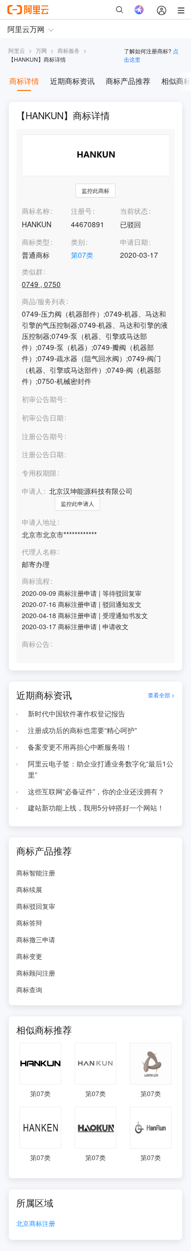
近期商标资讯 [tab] (72, 81)
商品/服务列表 (43, 301)
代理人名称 (39, 551)
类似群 (32, 271)
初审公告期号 (43, 399)
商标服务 (68, 50)
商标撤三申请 (35, 939)
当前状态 (134, 210)
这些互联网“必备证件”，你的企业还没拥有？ (96, 791)
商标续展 (29, 889)
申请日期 (134, 241)
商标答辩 (29, 922)
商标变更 (29, 956)
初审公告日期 (43, 417)
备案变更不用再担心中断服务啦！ (80, 746)
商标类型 (36, 241)
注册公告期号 (43, 436)
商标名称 (36, 210)
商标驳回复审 (35, 906)
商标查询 (29, 989)
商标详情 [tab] (24, 81)
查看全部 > (161, 694)
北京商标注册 (35, 1223)
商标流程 (36, 581)
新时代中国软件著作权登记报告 (76, 713)
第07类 (82, 254)
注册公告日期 (43, 454)
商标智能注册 (35, 872)
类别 (78, 241)
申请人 (32, 490)
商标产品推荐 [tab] (128, 81)
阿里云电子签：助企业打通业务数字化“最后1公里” (100, 768)
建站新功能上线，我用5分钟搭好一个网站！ (96, 807)
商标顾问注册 (35, 972)
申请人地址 (39, 522)
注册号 (81, 210)
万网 (41, 50)
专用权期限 (39, 472)
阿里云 (16, 50)
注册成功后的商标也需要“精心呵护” (82, 730)
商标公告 (36, 644)
